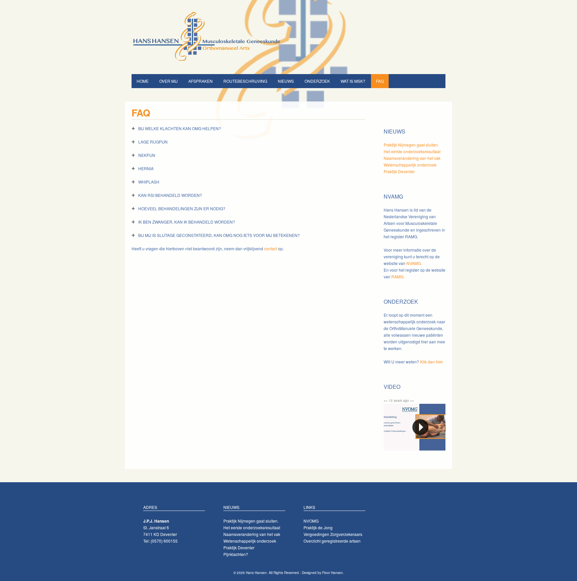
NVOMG (311, 521)
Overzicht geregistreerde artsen (332, 541)
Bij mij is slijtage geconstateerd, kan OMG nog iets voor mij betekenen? (219, 235)
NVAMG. (414, 263)
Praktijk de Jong (318, 527)
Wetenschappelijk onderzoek (410, 165)
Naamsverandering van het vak (412, 158)
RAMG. (397, 276)
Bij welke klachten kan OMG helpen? (179, 128)
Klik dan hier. (431, 361)
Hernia (146, 168)
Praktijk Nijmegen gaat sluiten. (411, 145)
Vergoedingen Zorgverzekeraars (333, 534)
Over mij (168, 81)
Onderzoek (317, 81)
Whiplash (148, 182)
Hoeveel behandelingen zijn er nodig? (181, 208)
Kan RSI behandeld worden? (170, 195)
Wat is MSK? (353, 81)
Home (143, 81)
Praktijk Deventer (399, 171)
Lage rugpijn (153, 141)
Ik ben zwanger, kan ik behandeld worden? (186, 222)
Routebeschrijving (245, 81)
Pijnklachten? (235, 554)
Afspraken (200, 81)
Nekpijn (146, 155)
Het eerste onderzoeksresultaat (412, 151)
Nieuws (286, 81)
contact (270, 248)
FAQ (380, 81)
